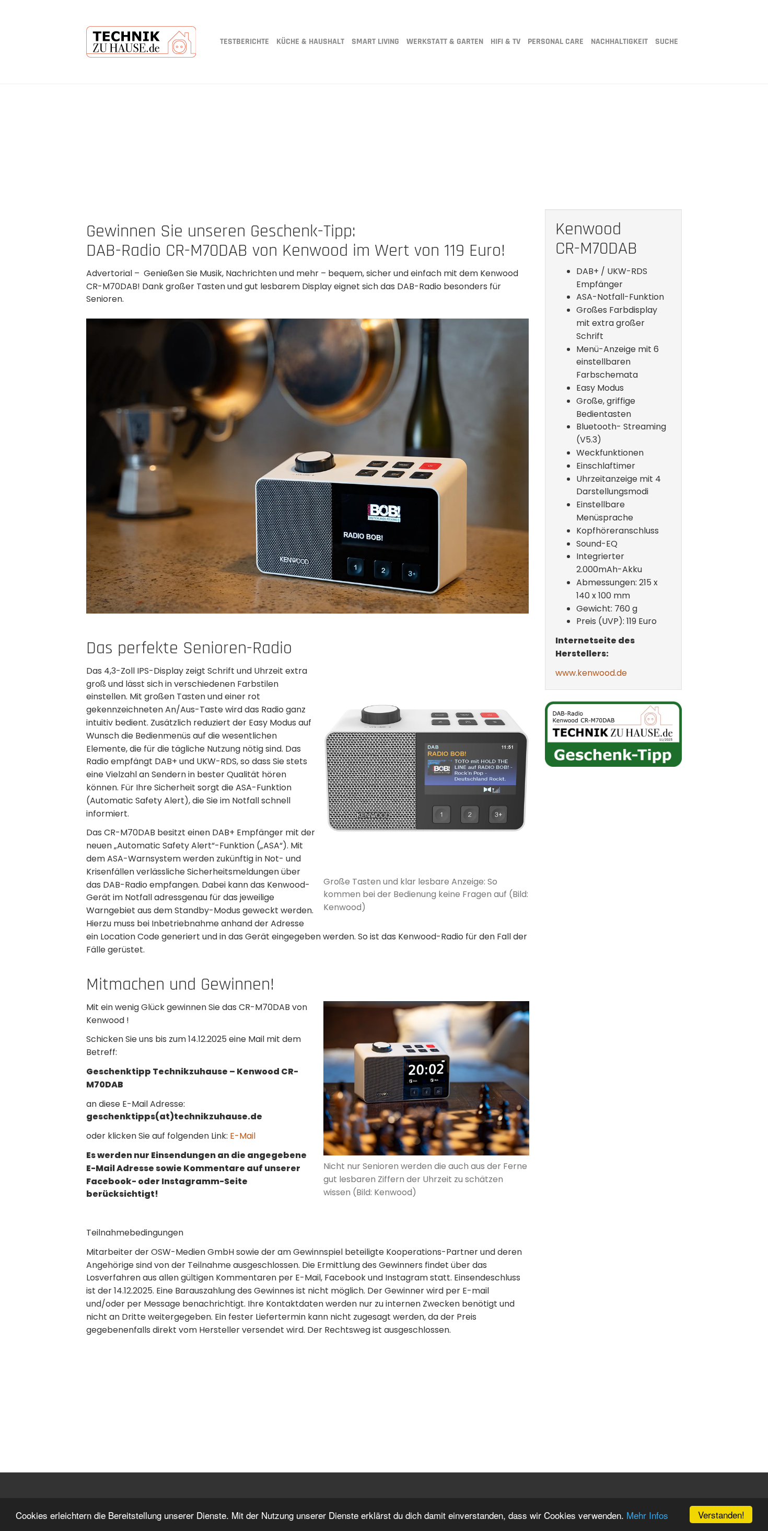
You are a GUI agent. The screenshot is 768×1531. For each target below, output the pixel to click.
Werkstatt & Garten (444, 41)
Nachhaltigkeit (619, 41)
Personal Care (556, 41)
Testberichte (244, 41)
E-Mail (242, 1136)
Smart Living (375, 41)
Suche (666, 41)
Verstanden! (721, 1514)
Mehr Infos (647, 1515)
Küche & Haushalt (310, 41)
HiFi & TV (505, 41)
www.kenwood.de (591, 673)
